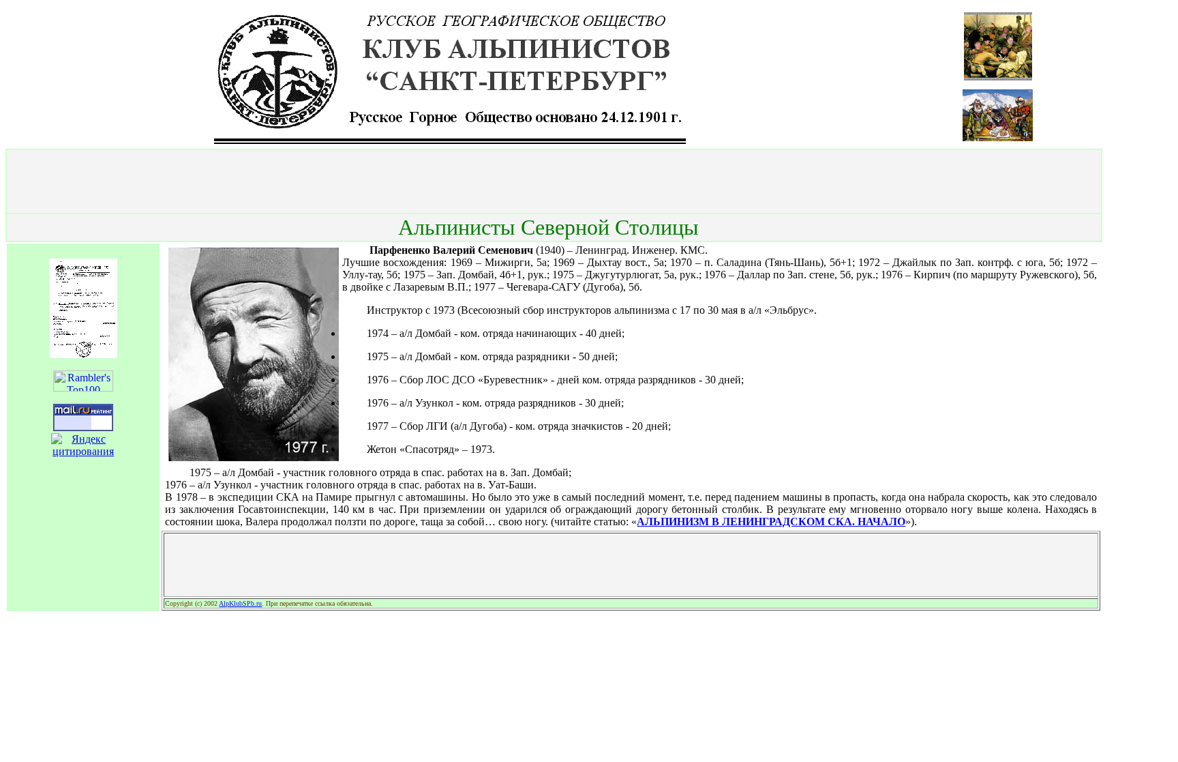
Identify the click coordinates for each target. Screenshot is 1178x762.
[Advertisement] (554, 181)
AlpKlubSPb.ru (240, 603)
